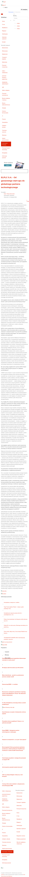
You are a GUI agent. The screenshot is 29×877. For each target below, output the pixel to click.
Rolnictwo (4, 135)
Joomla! (2, 874)
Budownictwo (5, 47)
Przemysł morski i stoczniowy (6, 148)
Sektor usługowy (5, 90)
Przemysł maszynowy (4, 66)
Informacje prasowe (4, 156)
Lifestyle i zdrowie (4, 126)
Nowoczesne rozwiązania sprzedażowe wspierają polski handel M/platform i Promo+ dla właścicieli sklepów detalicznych (14, 693)
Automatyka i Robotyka (5, 144)
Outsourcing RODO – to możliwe (10, 684)
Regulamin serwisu (21, 835)
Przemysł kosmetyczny (5, 94)
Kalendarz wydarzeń (4, 38)
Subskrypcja (5, 34)
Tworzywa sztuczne (4, 131)
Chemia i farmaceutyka (5, 112)
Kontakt (3, 42)
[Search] (14, 14)
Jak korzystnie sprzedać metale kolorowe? (12, 767)
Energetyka (4, 152)
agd (3, 87)
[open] (9, 14)
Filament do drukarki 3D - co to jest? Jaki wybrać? (14, 739)
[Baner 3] (3, 5)
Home (3, 21)
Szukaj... (15, 15)
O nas (3, 24)
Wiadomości (5, 54)
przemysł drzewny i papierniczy (4, 77)
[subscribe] (3, 591)
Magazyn (4, 30)
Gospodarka (5, 122)
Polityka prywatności (21, 839)
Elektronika (4, 62)
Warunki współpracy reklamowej (21, 843)
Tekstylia (4, 108)
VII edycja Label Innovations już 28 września (12, 667)
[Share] (14, 20)
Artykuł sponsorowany (5, 139)
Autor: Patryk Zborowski (9, 193)
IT (2, 116)
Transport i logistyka (4, 58)
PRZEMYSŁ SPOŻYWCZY (5, 83)
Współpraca (4, 27)
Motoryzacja (5, 50)
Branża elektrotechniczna (6, 104)
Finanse (4, 119)
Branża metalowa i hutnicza (6, 99)
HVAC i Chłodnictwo (5, 71)
